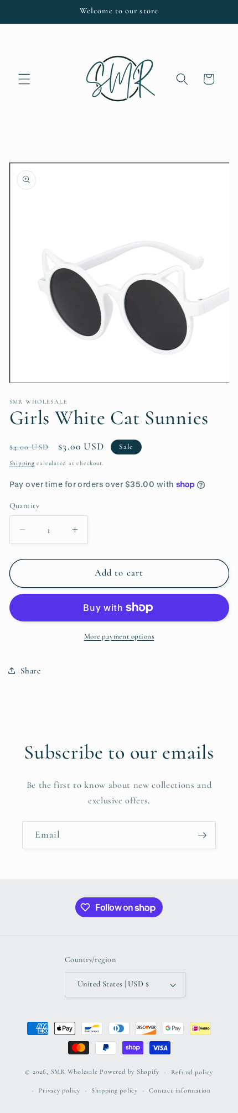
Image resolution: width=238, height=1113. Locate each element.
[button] (24, 79)
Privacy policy (59, 1090)
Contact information (180, 1090)
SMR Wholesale (74, 1072)
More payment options (119, 636)
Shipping (22, 463)
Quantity (24, 505)
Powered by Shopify (129, 1072)
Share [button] (30, 671)
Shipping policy (114, 1090)
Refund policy (192, 1072)
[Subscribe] (202, 835)
